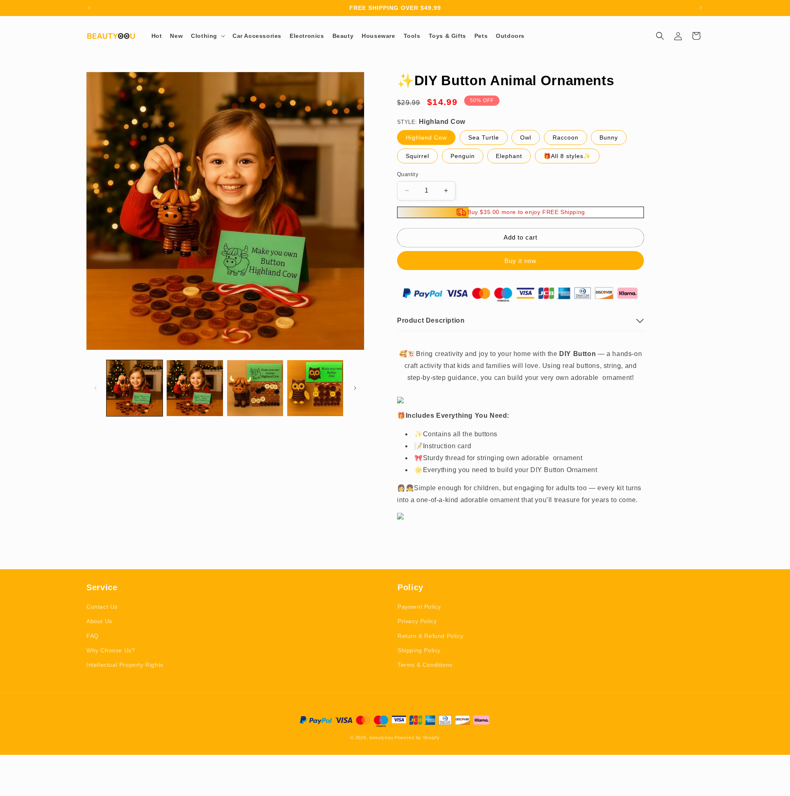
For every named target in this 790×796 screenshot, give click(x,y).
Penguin (463, 156)
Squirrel (417, 156)
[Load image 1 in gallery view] (135, 388)
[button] (207, 36)
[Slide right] (355, 388)
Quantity (407, 174)
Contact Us (102, 606)
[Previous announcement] (89, 8)
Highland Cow (426, 137)
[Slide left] (95, 388)
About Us (99, 621)
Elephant (509, 156)
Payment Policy (419, 606)
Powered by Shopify (417, 737)
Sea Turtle (483, 137)
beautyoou (381, 737)
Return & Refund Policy (430, 636)
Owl (525, 137)
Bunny (608, 137)
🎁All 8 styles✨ (567, 156)
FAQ (92, 636)
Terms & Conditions (425, 664)
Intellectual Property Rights (124, 664)
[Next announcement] (701, 8)
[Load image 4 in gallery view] (315, 388)
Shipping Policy (419, 650)
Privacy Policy (417, 621)
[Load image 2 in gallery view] (195, 388)
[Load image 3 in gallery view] (255, 388)
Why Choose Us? (110, 650)
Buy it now (520, 260)
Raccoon (566, 137)
